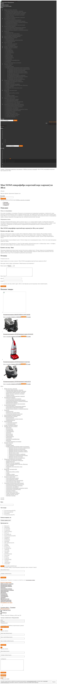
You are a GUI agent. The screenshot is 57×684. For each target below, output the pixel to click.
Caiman (7, 528)
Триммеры (3, 597)
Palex (6, 552)
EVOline (8, 534)
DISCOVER (8, 531)
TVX (6, 556)
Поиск (15, 120)
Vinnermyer (8, 559)
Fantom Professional (10, 535)
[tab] (29, 202)
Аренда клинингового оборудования (12, 153)
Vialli (7, 558)
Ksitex (7, 547)
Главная (2, 169)
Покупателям (6, 158)
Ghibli (7, 540)
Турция (7, 563)
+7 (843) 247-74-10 (52, 123)
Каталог (5, 152)
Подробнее (23, 317)
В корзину (3, 198)
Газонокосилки (4, 595)
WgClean (7, 562)
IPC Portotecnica (9, 542)
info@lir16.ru (4, 125)
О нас (4, 150)
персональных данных (30, 580)
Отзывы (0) (6, 205)
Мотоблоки (3, 592)
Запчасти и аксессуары (6, 601)
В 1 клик (3, 195)
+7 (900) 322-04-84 (52, 124)
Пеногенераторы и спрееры (7, 590)
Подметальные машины (6, 586)
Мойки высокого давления (7, 583)
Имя (2, 278)
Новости (5, 155)
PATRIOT (8, 554)
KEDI (7, 545)
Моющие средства (5, 598)
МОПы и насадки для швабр (30, 169)
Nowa (7, 551)
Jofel (6, 544)
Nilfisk (7, 549)
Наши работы (6, 154)
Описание (5, 202)
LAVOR (8, 548)
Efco (7, 533)
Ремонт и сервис (7, 157)
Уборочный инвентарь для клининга (14, 169)
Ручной (7, 513)
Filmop (7, 537)
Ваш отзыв (4, 276)
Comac (7, 530)
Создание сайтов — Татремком (8, 607)
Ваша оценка (4, 265)
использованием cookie (31, 681)
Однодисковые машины (6, 588)
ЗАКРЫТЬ (3, 675)
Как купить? (6, 203)
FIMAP (7, 538)
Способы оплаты (10, 162)
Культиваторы (4, 593)
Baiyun (7, 526)
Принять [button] (54, 681)
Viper (6, 560)
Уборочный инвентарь (6, 600)
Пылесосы (3, 587)
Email (2, 281)
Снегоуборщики (4, 596)
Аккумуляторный (10, 510)
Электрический (9, 514)
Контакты (5, 163)
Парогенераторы (4, 591)
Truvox (7, 555)
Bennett (7, 527)
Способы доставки (10, 160)
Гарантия (8, 159)
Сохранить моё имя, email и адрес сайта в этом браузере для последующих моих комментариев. (24, 283)
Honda (7, 541)
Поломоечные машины (6, 585)
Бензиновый (9, 512)
